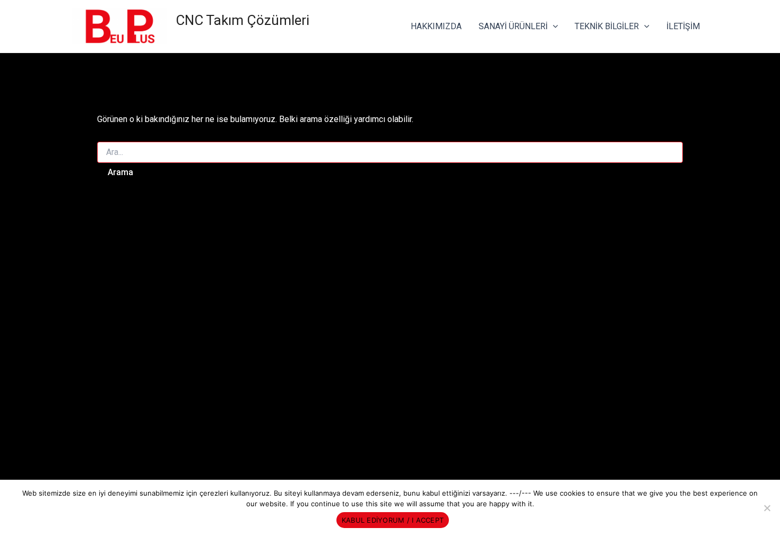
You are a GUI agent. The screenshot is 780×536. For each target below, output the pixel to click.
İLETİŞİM (683, 26)
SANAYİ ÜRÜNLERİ (513, 26)
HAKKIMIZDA (436, 26)
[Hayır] (766, 508)
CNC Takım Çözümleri (242, 20)
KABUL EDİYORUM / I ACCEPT (393, 520)
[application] (553, 26)
